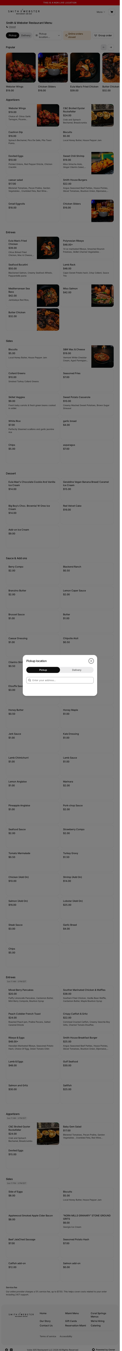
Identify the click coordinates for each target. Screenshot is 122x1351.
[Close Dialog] (91, 661)
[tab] (43, 670)
